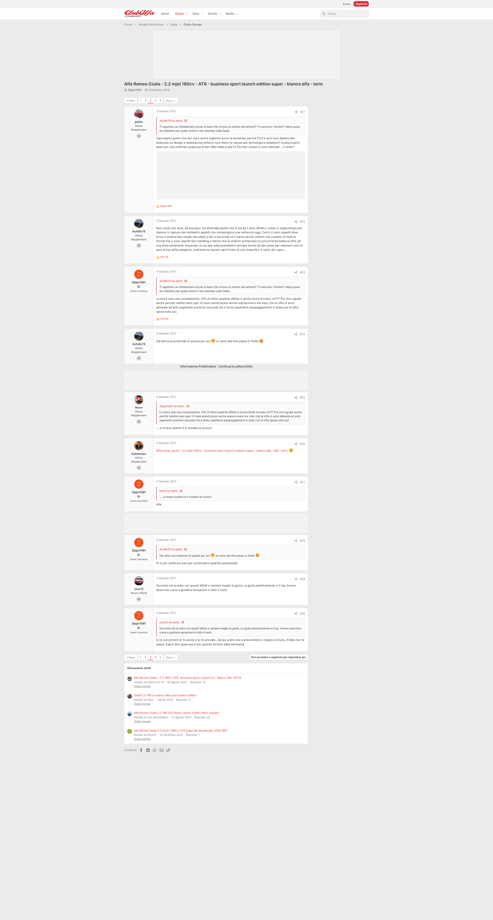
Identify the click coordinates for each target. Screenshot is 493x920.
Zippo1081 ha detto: (172, 406)
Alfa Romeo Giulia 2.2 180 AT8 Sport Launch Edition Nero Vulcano (176, 713)
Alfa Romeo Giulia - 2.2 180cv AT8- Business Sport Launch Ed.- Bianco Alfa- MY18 (187, 677)
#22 (302, 221)
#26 (302, 444)
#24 (302, 334)
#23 (302, 272)
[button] (186, 13)
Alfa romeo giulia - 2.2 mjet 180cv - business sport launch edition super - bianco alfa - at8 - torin (222, 450)
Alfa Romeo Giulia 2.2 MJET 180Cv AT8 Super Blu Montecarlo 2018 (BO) (180, 730)
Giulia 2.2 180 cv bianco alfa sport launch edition (165, 695)
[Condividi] (296, 112)
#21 (302, 112)
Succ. (169, 100)
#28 (302, 540)
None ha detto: (168, 490)
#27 (302, 482)
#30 (302, 613)
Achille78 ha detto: (171, 120)
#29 (302, 579)
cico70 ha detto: (169, 622)
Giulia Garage (142, 686)
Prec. (132, 100)
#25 (302, 397)
